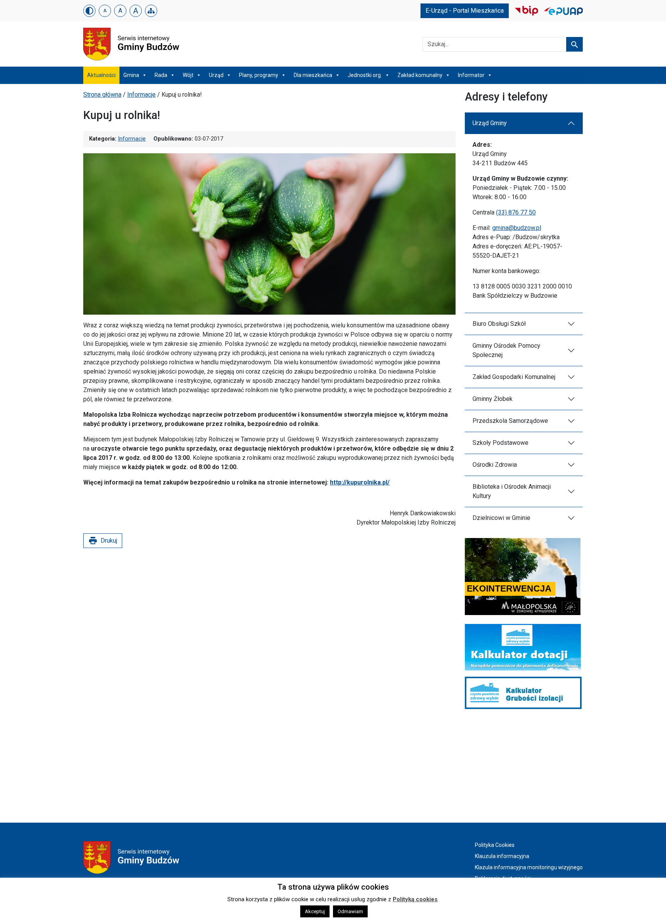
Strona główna (102, 94)
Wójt (188, 75)
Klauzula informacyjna (502, 856)
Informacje (141, 94)
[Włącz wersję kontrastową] (89, 11)
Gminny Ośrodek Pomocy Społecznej (506, 350)
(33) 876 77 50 (516, 212)
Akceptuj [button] (315, 911)
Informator (471, 75)
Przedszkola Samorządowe (510, 420)
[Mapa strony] (151, 11)
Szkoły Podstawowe (500, 442)
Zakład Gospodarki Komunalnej (514, 377)
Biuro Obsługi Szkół (499, 323)
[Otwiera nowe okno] (526, 10)
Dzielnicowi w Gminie (501, 517)
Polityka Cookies (495, 845)
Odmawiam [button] (350, 911)
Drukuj (102, 540)
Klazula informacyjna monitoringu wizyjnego (529, 867)
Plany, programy (258, 75)
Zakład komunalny (419, 75)
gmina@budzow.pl (516, 227)
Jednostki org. (365, 75)
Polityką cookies (415, 899)
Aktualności (101, 75)
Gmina (131, 75)
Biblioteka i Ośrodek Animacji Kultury (512, 491)
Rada (161, 75)
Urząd (216, 75)
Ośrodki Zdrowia (495, 464)
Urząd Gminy (490, 123)
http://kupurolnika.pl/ (360, 482)
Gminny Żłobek (493, 398)
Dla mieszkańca (313, 75)
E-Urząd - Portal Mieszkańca (465, 10)
